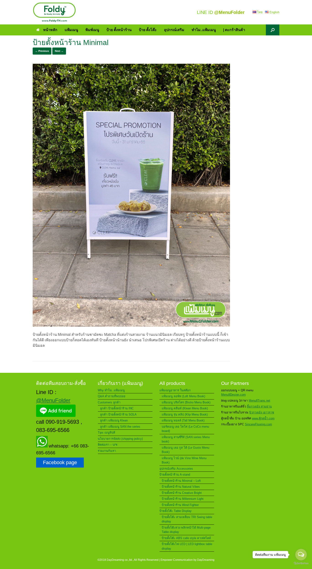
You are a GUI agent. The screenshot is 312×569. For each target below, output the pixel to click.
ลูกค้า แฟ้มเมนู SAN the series (120, 426)
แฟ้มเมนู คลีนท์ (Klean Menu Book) (185, 408)
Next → (59, 51)
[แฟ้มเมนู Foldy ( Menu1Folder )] (54, 12)
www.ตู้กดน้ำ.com (263, 418)
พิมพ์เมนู (92, 30)
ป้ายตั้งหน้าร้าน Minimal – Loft (181, 480)
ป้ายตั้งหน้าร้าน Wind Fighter (180, 505)
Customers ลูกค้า (109, 402)
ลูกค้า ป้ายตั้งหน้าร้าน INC (117, 408)
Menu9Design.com (233, 394)
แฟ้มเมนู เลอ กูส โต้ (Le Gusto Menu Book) (185, 450)
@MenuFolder (53, 400)
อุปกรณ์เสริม (174, 30)
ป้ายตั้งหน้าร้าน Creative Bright (182, 493)
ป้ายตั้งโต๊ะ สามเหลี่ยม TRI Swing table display (187, 519)
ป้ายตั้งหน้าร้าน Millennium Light (183, 498)
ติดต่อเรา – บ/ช (107, 444)
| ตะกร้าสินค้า (234, 30)
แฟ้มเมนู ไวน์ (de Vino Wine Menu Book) (184, 460)
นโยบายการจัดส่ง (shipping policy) (120, 438)
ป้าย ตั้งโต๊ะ (148, 30)
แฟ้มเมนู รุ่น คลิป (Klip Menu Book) (185, 414)
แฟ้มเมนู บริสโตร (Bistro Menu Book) (186, 402)
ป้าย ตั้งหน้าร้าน (119, 30)
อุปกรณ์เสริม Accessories (176, 468)
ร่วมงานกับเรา (107, 451)
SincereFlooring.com (258, 424)
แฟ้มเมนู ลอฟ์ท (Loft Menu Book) (183, 396)
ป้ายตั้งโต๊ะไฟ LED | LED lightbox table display (187, 546)
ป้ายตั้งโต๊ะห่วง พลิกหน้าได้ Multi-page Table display (186, 530)
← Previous (42, 51)
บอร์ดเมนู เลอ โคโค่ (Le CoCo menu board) (185, 429)
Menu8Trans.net (259, 400)
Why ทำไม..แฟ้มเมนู (111, 390)
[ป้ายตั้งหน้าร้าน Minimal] (131, 325)
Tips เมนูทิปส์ (106, 432)
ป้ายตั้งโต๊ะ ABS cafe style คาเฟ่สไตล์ (186, 538)
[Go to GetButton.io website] (301, 564)
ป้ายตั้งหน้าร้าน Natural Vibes (181, 486)
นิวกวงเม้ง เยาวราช (261, 412)
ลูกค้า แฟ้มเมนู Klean (114, 420)
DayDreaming (205, 559)
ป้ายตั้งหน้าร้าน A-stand (174, 474)
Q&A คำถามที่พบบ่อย (111, 396)
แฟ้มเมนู (71, 30)
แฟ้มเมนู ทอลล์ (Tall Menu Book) (183, 420)
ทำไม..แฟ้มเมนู (204, 30)
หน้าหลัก (50, 30)
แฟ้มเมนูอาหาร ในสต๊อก (175, 390)
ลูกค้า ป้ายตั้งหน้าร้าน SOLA (118, 414)
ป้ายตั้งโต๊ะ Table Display (175, 511)
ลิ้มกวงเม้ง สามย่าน (259, 406)
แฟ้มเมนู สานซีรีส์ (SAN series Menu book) (186, 439)
